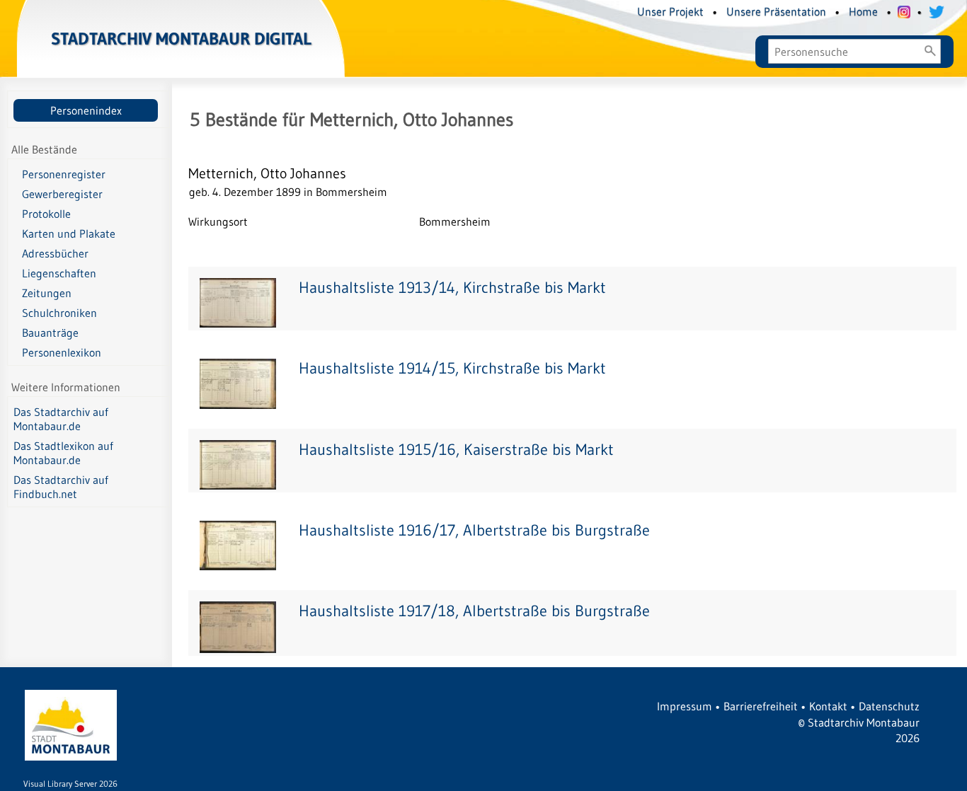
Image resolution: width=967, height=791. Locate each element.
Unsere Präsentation (776, 11)
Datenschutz (889, 706)
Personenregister (63, 174)
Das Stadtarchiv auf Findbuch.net (60, 487)
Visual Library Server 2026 (70, 783)
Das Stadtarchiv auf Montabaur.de (60, 419)
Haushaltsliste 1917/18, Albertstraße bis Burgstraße (474, 610)
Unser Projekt (670, 11)
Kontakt (828, 706)
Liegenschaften (59, 273)
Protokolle (46, 214)
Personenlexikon (61, 352)
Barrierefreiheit (760, 706)
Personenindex (86, 110)
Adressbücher (55, 253)
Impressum (684, 706)
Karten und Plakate (68, 233)
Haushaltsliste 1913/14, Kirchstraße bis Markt (452, 287)
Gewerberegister (62, 194)
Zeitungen (46, 293)
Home (863, 11)
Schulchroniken (59, 313)
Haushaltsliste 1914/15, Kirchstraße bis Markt (452, 368)
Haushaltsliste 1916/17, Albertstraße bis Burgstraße (474, 530)
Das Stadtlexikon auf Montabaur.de (63, 453)
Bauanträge (50, 332)
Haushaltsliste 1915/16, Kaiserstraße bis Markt (456, 449)
